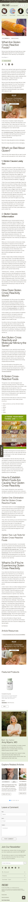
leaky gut (22, 179)
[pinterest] (6, 868)
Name (3, 811)
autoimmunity (5, 552)
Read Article (6, 794)
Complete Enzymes (8, 132)
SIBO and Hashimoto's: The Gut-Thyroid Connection (9, 785)
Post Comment (9, 838)
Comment (3, 825)
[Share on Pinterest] (12, 64)
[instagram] (9, 868)
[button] (11, 800)
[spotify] (15, 868)
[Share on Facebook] (2, 64)
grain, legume (8, 547)
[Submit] (25, 863)
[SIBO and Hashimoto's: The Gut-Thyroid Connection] (10, 774)
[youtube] (12, 868)
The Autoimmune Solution (13, 369)
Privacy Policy (4, 894)
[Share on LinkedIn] (9, 64)
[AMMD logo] (10, 5)
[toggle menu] (20, 5)
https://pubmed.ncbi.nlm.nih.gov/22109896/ (14, 634)
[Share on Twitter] (6, 64)
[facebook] (2, 868)
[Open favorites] (23, 897)
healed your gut (5, 513)
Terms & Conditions (10, 858)
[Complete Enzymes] (10, 684)
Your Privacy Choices (6, 900)
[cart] (24, 5)
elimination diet (21, 506)
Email (3, 818)
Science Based (7, 60)
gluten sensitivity (13, 308)
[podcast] (19, 868)
